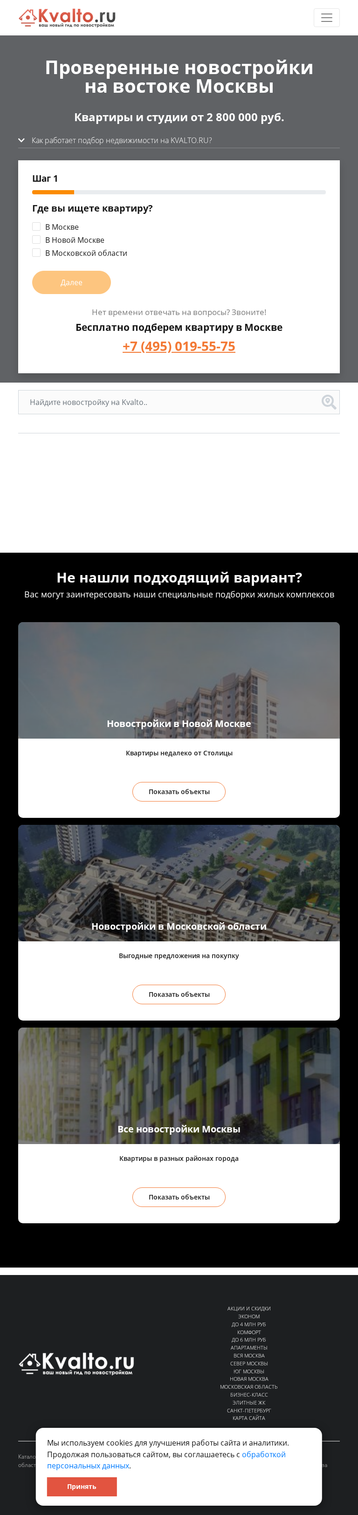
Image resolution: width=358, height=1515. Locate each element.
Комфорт (249, 1332)
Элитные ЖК (249, 1402)
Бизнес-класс (249, 1394)
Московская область (249, 1386)
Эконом (249, 1316)
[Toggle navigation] (327, 17)
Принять (81, 1486)
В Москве (62, 227)
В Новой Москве (74, 240)
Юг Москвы (249, 1371)
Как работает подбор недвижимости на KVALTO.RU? (121, 140)
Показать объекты (179, 791)
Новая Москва (249, 1378)
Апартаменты (249, 1347)
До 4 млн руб (249, 1324)
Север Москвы (249, 1363)
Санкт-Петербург (249, 1410)
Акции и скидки (249, 1308)
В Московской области (86, 253)
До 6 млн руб (249, 1339)
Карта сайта (249, 1417)
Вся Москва (249, 1355)
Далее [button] (72, 282)
